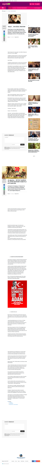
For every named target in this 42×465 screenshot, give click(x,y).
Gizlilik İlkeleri (22, 461)
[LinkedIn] (4, 34)
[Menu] (30, 4)
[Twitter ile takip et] (35, 461)
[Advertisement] (17, 44)
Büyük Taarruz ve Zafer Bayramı (13, 404)
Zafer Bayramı (11, 403)
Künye (16, 461)
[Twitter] (4, 32)
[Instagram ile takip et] (37, 461)
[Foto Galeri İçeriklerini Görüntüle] (39, 0)
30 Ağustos (10, 402)
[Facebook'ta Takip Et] (33, 0)
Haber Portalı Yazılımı (6, 463)
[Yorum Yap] (4, 40)
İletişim (19, 461)
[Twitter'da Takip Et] (35, 0)
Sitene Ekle (26, 461)
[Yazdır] (4, 38)
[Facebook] (4, 31)
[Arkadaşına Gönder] (4, 37)
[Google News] (12, 37)
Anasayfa (13, 461)
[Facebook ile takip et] (33, 461)
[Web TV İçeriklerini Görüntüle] (37, 0)
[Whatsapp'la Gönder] (4, 35)
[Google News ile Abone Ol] (31, 0)
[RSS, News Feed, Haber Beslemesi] (39, 461)
